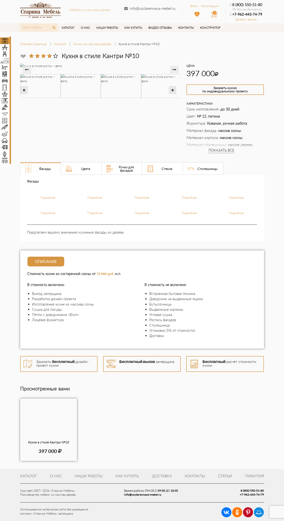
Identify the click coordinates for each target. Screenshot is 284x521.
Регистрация (209, 6)
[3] (43, 55)
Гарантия (254, 476)
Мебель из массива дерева (89, 10)
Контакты (186, 27)
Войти (194, 6)
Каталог (68, 27)
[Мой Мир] (259, 512)
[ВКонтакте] (226, 512)
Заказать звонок (246, 19)
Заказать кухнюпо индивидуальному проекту (225, 89)
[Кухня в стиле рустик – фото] (48, 419)
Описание (46, 261)
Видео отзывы (160, 27)
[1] (31, 55)
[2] (37, 55)
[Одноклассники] (237, 512)
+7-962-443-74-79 (252, 494)
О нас (85, 27)
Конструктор (210, 27)
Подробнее (47, 197)
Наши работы (107, 27)
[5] (55, 55)
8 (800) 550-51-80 (247, 4)
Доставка (162, 476)
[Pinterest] (248, 512)
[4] (49, 55)
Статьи (225, 476)
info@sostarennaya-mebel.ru (152, 8)
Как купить (133, 27)
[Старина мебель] (40, 9)
